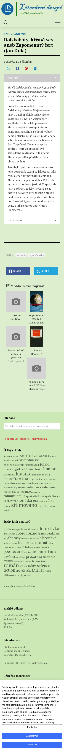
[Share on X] (8, 68)
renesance (24, 491)
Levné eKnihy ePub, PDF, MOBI (21, 615)
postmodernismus (43, 552)
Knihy (8, 34)
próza (31, 556)
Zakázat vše (32, 736)
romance (19, 561)
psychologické (46, 557)
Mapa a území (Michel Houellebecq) (36, 319)
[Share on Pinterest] (26, 68)
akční (6, 529)
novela (45, 547)
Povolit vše (32, 744)
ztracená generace (46, 506)
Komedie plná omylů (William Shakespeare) (36, 385)
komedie (21, 255)
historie (7, 543)
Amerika (25, 456)
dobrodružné (26, 533)
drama (42, 533)
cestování (15, 460)
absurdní (8, 456)
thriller (38, 570)
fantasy (14, 537)
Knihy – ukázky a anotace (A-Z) (21, 619)
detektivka (49, 528)
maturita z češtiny (18, 478)
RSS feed (8, 627)
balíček (52, 456)
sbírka (32, 566)
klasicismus (9, 474)
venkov (8, 500)
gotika (20, 469)
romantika (35, 492)
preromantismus (27, 487)
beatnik (7, 460)
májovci (53, 479)
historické (47, 538)
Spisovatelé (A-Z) (13, 623)
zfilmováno (24, 505)
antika (43, 456)
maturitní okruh (41, 479)
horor (15, 543)
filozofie (35, 538)
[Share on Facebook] (17, 68)
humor (49, 469)
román (11, 565)
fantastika (30, 464)
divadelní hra (9, 534)
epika (58, 533)
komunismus (38, 474)
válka (50, 500)
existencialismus (14, 464)
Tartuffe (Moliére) (16, 317)
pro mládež (20, 557)
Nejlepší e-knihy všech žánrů (20, 586)
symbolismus (52, 496)
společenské (37, 255)
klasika (24, 473)
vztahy (42, 501)
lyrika (50, 543)
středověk (38, 496)
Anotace (20, 34)
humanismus (34, 469)
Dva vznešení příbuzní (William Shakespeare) (16, 356)
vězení (7, 506)
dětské (51, 533)
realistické (10, 491)
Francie (9, 469)
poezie (9, 551)
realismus (48, 487)
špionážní (26, 575)
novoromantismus (28, 483)
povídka (9, 557)
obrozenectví (45, 483)
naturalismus (11, 483)
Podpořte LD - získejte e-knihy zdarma (25, 438)
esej (6, 538)
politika (27, 552)
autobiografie (16, 529)
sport (29, 496)
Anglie (35, 456)
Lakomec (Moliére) (36, 352)
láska (47, 474)
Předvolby (32, 727)
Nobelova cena (31, 547)
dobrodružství (30, 460)
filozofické (26, 538)
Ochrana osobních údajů (17, 650)
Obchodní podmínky (15, 647)
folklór (45, 464)
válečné (48, 571)
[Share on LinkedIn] (35, 68)
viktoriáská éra (25, 500)
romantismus (14, 495)
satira (23, 566)
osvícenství (10, 487)
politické (19, 551)
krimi (42, 542)
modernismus (12, 547)
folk (37, 464)
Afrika (16, 456)
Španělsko (8, 510)
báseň (34, 529)
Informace (15, 220)
